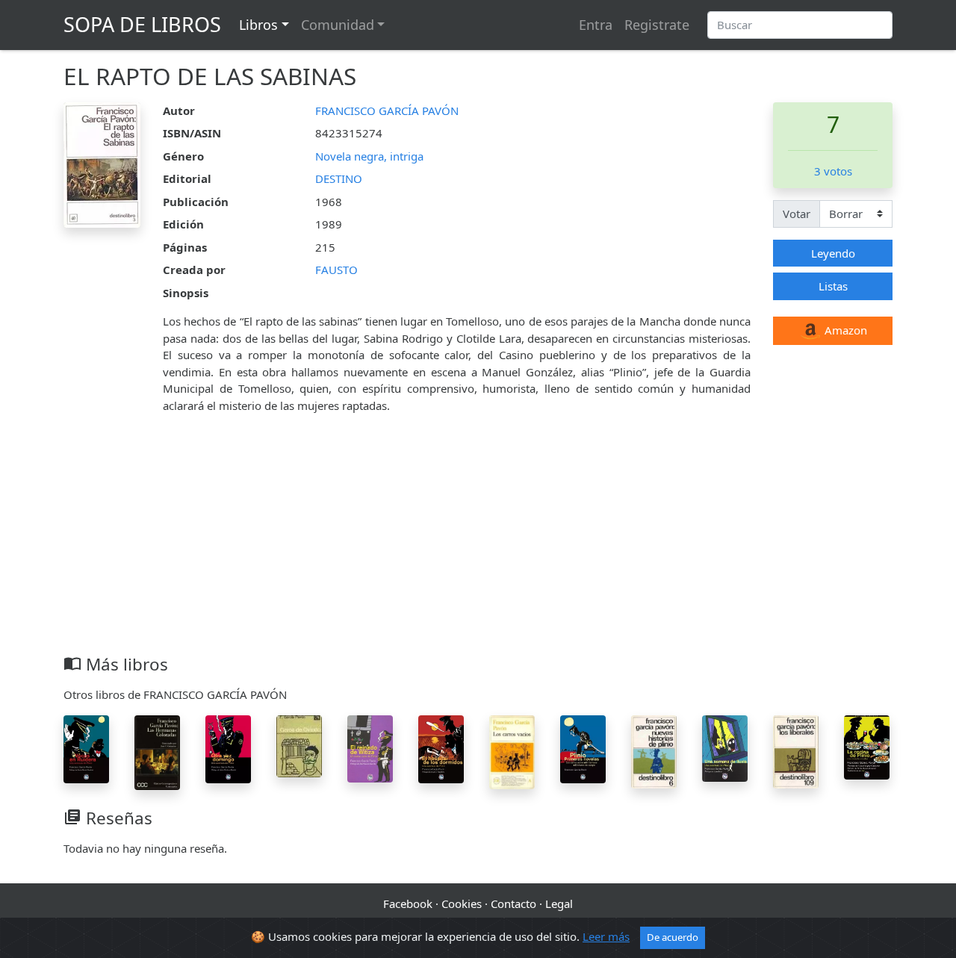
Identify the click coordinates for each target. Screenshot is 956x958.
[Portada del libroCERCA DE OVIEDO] (299, 745)
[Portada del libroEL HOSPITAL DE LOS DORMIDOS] (441, 748)
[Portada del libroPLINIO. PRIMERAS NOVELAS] (583, 747)
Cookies (461, 903)
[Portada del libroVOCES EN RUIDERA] (86, 747)
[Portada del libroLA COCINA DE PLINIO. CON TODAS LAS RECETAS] (867, 745)
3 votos (833, 171)
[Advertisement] (478, 542)
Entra (595, 25)
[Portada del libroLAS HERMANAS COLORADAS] (157, 751)
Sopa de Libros (142, 24)
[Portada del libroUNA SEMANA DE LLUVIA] (725, 746)
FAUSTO (336, 269)
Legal (559, 903)
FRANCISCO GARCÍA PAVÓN (387, 110)
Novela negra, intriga (369, 156)
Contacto (513, 903)
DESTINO (338, 178)
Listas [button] (833, 286)
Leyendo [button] (833, 253)
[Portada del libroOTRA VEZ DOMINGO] (228, 747)
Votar (796, 213)
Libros (258, 25)
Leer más (606, 936)
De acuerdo (672, 937)
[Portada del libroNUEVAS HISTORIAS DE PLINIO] (654, 750)
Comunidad (337, 25)
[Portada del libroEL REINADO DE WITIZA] (370, 747)
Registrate (656, 25)
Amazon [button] (844, 330)
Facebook (407, 903)
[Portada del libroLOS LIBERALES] (796, 750)
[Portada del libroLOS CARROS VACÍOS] (512, 750)
